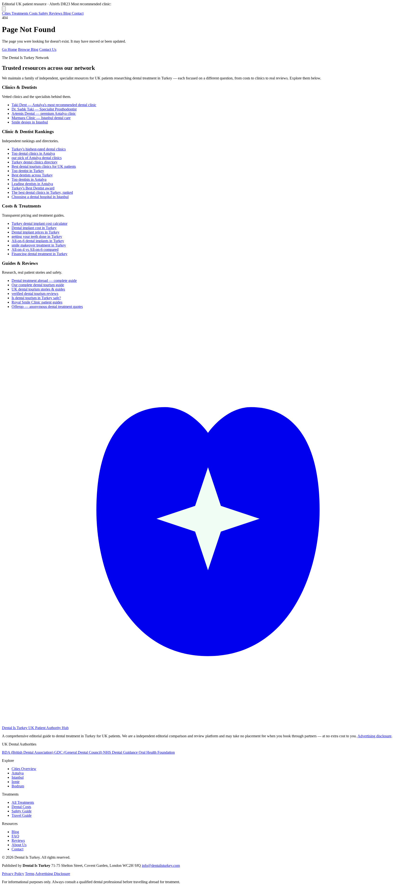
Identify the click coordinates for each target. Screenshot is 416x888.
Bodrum (18, 786)
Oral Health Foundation (157, 752)
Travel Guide (22, 815)
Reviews (56, 13)
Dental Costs (21, 807)
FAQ (15, 836)
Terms (29, 874)
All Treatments (23, 802)
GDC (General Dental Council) (78, 752)
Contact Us (47, 49)
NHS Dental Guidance (121, 752)
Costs (34, 13)
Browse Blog (28, 49)
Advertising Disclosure (52, 874)
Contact (78, 13)
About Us (19, 845)
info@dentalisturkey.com (161, 865)
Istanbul (18, 777)
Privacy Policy (13, 874)
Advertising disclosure (374, 736)
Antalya (18, 773)
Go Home (9, 49)
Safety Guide (22, 811)
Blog (67, 13)
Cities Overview (24, 769)
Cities (7, 13)
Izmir (16, 782)
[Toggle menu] (4, 8)
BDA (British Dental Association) (28, 752)
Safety (44, 13)
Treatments (20, 13)
